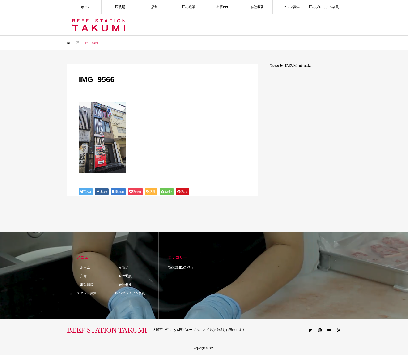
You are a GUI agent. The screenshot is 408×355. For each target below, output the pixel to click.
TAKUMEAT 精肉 (181, 267)
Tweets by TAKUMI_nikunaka (290, 65)
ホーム (84, 7)
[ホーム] (68, 43)
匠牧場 (118, 7)
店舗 (153, 7)
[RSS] (338, 330)
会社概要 (255, 7)
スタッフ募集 (290, 7)
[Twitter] (310, 330)
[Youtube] (329, 330)
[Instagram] (319, 330)
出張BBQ (221, 7)
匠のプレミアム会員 (324, 7)
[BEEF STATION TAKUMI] (99, 25)
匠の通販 (187, 7)
